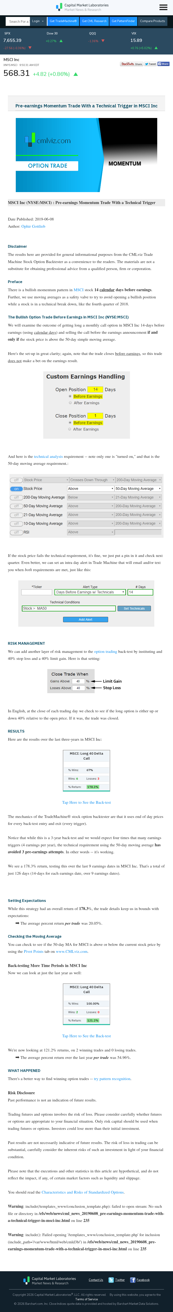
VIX (134, 34)
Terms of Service (86, 1299)
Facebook (143, 1280)
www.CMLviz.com (71, 951)
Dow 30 (52, 34)
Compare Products (152, 21)
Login (36, 21)
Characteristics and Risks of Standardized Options (83, 1192)
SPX (7, 34)
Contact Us (96, 1280)
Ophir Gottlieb (33, 226)
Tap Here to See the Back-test (86, 802)
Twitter (120, 1280)
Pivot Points (33, 951)
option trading (105, 651)
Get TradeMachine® (63, 21)
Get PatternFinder (123, 21)
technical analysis (48, 456)
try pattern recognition (112, 1078)
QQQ (92, 34)
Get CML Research (94, 21)
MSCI (79, 289)
